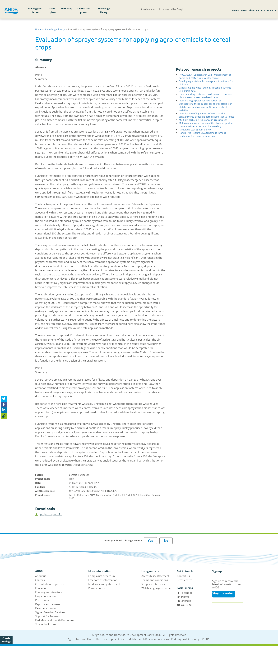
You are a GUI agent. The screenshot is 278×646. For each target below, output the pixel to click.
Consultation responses (49, 584)
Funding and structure (48, 592)
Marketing (66, 8)
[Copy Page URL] (4, 416)
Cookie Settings (6, 640)
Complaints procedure (102, 576)
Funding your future (35, 10)
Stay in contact (223, 593)
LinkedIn (186, 601)
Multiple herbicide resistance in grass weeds (203, 119)
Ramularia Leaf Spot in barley (195, 129)
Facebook (186, 593)
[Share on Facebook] (4, 404)
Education (41, 588)
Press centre (184, 580)
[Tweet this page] (4, 399)
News (244, 10)
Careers (40, 580)
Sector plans (52, 10)
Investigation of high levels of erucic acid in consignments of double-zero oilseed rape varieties (206, 115)
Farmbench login (45, 608)
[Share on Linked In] (4, 410)
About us (40, 576)
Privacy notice (96, 588)
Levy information (45, 596)
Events (235, 10)
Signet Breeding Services (50, 612)
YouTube (186, 605)
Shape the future (45, 624)
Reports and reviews (47, 604)
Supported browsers (154, 584)
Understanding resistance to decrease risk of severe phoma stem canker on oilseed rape (207, 96)
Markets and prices (83, 10)
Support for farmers (47, 616)
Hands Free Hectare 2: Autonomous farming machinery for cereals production (202, 134)
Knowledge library (104, 10)
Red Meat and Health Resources (54, 620)
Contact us (270, 10)
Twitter (185, 597)
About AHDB (256, 10)
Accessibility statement (155, 576)
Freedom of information (102, 580)
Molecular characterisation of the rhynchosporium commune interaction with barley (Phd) (206, 125)
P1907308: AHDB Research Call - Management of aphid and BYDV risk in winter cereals (205, 76)
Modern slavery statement (104, 584)
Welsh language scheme (156, 588)
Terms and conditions (154, 580)
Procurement (43, 600)
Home (38, 29)
